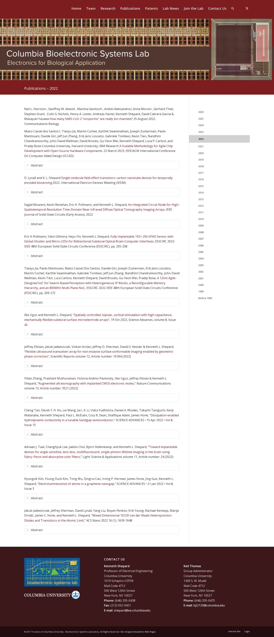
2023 (201, 132)
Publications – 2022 (41, 88)
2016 (201, 179)
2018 (201, 166)
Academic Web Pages (145, 631)
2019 (201, 159)
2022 (201, 139)
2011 (201, 212)
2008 (201, 232)
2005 (201, 252)
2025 (201, 118)
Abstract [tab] (37, 165)
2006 (201, 245)
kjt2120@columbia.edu (209, 605)
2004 (201, 258)
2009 (201, 225)
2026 (201, 112)
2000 (201, 285)
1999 (201, 291)
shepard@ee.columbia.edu (132, 610)
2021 (201, 146)
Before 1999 (205, 298)
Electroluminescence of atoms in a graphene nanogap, (77, 484)
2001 (201, 278)
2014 (201, 192)
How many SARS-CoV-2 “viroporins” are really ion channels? (91, 119)
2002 (201, 271)
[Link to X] (247, 8)
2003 (201, 265)
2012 (201, 205)
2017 (201, 172)
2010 (201, 219)
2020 (201, 153)
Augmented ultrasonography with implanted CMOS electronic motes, (87, 383)
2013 (201, 199)
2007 (201, 238)
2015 (201, 186)
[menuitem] (76, 8)
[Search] (232, 8)
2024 (201, 125)
